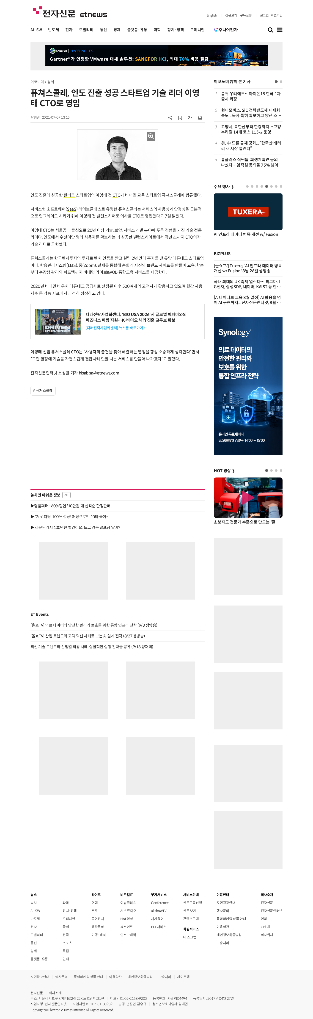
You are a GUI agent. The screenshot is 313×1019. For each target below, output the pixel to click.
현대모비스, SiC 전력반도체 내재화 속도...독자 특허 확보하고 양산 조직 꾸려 (251, 113)
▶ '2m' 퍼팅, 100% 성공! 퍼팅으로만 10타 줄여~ (69, 516)
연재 (66, 959)
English (212, 15)
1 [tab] (276, 81)
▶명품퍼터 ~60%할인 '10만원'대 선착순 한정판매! (71, 505)
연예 (94, 903)
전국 (66, 935)
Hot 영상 (126, 919)
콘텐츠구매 (191, 919)
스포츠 (67, 943)
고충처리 (223, 943)
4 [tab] (262, 186)
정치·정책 (175, 30)
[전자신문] (70, 12)
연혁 (264, 919)
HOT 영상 (224, 470)
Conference (159, 903)
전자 (68, 30)
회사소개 (55, 993)
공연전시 (97, 919)
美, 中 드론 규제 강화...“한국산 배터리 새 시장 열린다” (251, 146)
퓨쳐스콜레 (44, 390)
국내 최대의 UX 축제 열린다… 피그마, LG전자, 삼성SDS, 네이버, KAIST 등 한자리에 (247, 286)
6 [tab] (271, 186)
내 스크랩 (189, 937)
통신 (103, 30)
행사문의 (223, 911)
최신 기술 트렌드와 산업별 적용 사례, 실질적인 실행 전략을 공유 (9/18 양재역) (91, 646)
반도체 (53, 30)
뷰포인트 (126, 927)
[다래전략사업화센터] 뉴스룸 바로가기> (115, 328)
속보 (33, 903)
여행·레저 (98, 935)
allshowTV (159, 911)
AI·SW (36, 30)
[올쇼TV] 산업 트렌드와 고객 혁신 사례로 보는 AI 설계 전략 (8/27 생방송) (87, 636)
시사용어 (157, 919)
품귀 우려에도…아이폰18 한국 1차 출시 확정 (251, 96)
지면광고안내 (226, 903)
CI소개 (265, 927)
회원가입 (277, 15)
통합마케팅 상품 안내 (231, 919)
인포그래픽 (128, 935)
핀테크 (69, 195)
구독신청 (246, 15)
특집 (66, 951)
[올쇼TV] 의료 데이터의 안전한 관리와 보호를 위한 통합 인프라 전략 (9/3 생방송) (93, 625)
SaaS (71, 209)
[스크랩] (180, 117)
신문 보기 (189, 911)
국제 (66, 927)
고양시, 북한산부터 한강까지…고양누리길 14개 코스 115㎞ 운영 (251, 129)
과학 (157, 30)
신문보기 (231, 15)
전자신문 (267, 903)
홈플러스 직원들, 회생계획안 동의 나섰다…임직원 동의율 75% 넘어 (249, 162)
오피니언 (197, 30)
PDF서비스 (158, 927)
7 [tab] (276, 186)
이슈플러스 (128, 903)
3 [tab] (257, 186)
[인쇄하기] (200, 117)
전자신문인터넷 (272, 911)
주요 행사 (224, 186)
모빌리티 (86, 30)
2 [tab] (281, 81)
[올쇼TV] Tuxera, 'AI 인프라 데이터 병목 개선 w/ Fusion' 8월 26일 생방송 (248, 268)
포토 (94, 911)
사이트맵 (183, 977)
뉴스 (33, 895)
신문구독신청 (192, 903)
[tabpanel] (248, 129)
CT (115, 195)
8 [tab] (281, 186)
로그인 (264, 15)
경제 (117, 30)
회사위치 (267, 935)
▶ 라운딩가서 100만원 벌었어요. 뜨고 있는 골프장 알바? (75, 527)
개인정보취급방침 (229, 935)
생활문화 (97, 927)
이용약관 (223, 927)
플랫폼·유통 (137, 30)
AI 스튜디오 (128, 911)
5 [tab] (266, 186)
